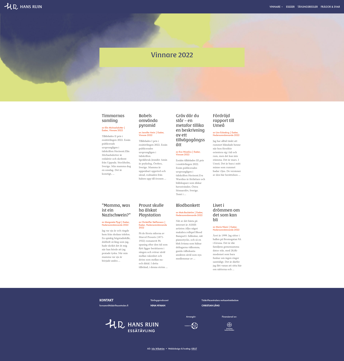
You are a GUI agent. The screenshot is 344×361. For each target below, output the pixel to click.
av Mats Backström (185, 212)
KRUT (194, 348)
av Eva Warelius (183, 151)
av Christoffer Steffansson (151, 222)
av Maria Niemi (220, 226)
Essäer (290, 6)
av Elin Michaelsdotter (112, 127)
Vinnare (275, 6)
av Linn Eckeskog (221, 132)
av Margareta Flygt (111, 222)
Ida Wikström (158, 348)
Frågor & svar (330, 6)
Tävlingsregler (308, 6)
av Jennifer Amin (147, 132)
